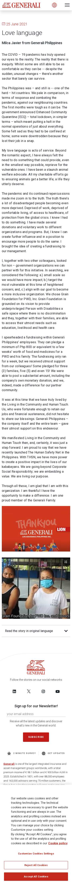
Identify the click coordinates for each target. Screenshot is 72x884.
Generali (9, 763)
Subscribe (36, 737)
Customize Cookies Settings (36, 853)
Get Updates (56, 753)
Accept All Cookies (36, 876)
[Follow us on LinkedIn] (14, 691)
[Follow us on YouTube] (58, 691)
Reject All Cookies (36, 865)
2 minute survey (24, 753)
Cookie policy (58, 843)
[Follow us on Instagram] (43, 691)
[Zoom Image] (65, 562)
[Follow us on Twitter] (29, 691)
